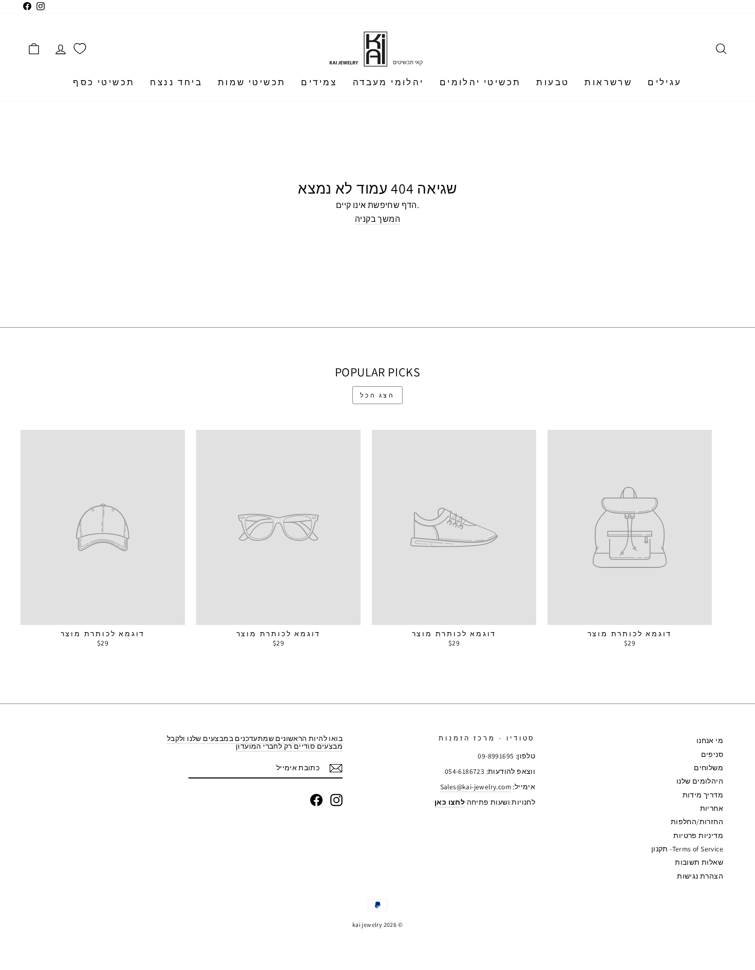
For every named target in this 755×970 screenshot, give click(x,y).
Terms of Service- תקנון (687, 848)
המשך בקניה (377, 219)
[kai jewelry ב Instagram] (336, 800)
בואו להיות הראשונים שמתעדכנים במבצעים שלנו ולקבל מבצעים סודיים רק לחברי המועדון (255, 742)
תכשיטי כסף (104, 82)
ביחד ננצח (176, 82)
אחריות (711, 808)
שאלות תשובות (699, 862)
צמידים (319, 82)
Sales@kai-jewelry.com (475, 786)
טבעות (552, 82)
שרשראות (608, 82)
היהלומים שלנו (699, 781)
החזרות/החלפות (697, 821)
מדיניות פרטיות (698, 835)
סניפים (712, 754)
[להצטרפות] (336, 768)
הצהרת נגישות (700, 876)
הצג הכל (377, 395)
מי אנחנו (709, 740)
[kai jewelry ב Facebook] (316, 800)
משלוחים (708, 767)
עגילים (665, 82)
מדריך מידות (703, 795)
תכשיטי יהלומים (480, 82)
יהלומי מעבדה (388, 82)
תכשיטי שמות (252, 82)
